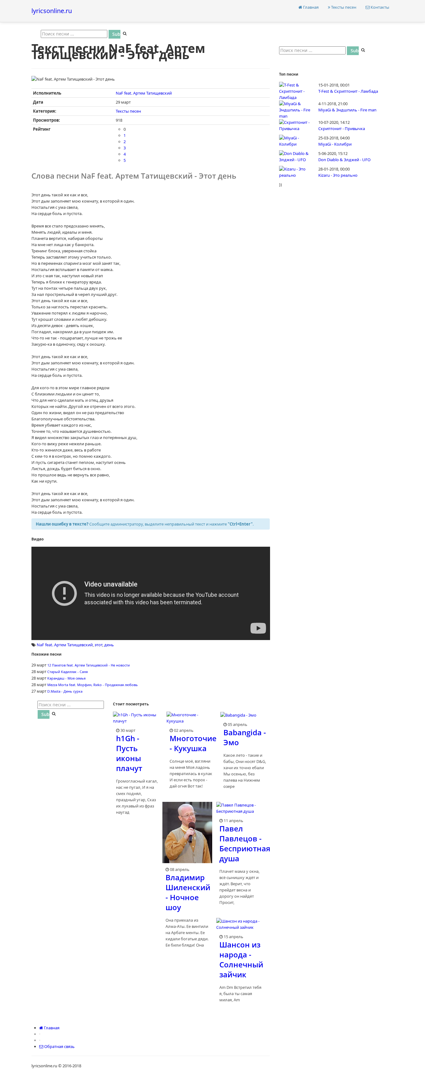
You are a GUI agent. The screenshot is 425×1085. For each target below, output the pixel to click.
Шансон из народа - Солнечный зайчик (241, 959)
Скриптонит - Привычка (341, 128)
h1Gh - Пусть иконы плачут (129, 753)
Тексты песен (343, 7)
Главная (310, 7)
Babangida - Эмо (244, 737)
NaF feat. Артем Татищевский (144, 93)
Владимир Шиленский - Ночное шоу (188, 892)
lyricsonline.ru (51, 11)
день (109, 645)
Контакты (379, 7)
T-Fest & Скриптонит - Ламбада (348, 91)
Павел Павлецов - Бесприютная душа (244, 843)
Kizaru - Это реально (337, 175)
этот (98, 645)
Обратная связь (59, 1046)
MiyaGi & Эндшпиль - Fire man (347, 110)
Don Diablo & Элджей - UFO (344, 159)
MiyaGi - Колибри (335, 144)
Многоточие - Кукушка (193, 743)
